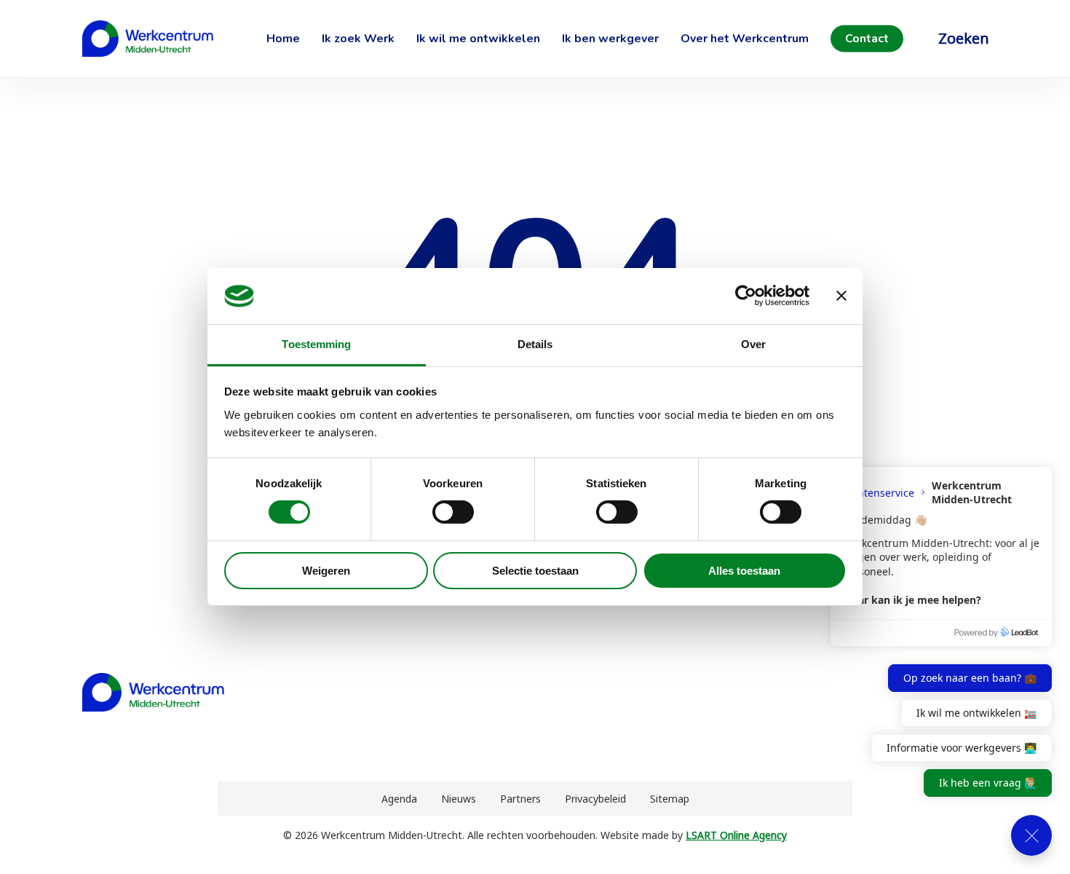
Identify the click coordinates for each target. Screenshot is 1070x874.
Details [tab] (535, 344)
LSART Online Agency (736, 835)
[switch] (453, 512)
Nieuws (458, 799)
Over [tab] (753, 344)
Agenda (399, 799)
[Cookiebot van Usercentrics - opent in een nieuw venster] (745, 296)
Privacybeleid (595, 799)
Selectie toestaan (535, 570)
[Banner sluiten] (841, 296)
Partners (520, 799)
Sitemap (669, 799)
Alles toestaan (744, 570)
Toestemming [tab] (316, 344)
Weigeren (326, 570)
